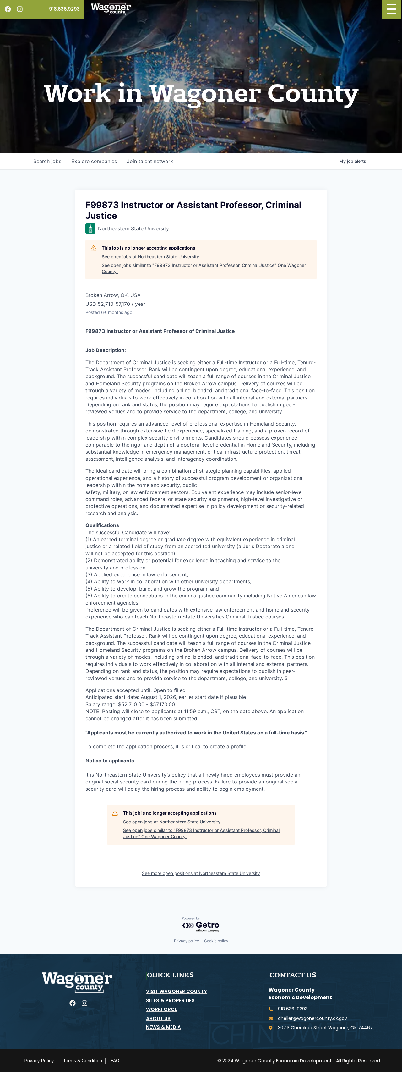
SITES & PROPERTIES (170, 1000)
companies (94, 161)
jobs (47, 161)
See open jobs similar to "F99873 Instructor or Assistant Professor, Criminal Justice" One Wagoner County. (204, 268)
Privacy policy (186, 940)
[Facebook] (8, 9)
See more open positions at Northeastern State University (201, 873)
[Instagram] (20, 9)
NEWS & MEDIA (163, 1027)
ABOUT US (158, 1018)
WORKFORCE (161, 1009)
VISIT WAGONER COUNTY (176, 991)
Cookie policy (216, 940)
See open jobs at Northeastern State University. (151, 256)
